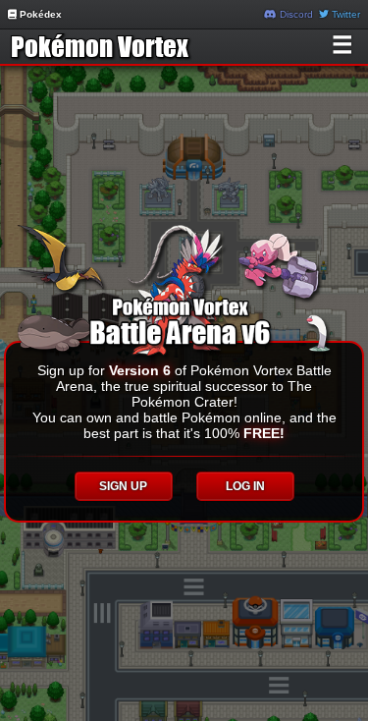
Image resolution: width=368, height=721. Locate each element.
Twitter (344, 14)
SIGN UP (123, 486)
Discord (295, 14)
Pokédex (39, 14)
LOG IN (245, 486)
